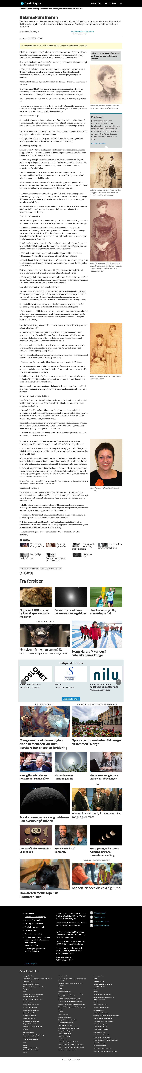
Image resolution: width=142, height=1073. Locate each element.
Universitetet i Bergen (100, 1026)
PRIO (95, 978)
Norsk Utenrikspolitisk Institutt (68, 1042)
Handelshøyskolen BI (30, 1007)
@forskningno (100, 913)
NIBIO (25, 1045)
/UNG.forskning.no (101, 921)
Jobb (114, 3)
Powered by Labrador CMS (71, 1060)
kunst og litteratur (29, 569)
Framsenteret (27, 1002)
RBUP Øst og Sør (99, 981)
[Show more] (106, 147)
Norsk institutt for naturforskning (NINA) (71, 1044)
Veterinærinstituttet (100, 1045)
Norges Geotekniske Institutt (67, 1020)
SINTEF (96, 991)
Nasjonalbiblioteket (64, 991)
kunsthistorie (55, 569)
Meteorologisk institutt (30, 1039)
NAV (24, 1042)
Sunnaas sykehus (99, 1010)
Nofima (60, 1011)
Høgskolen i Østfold (29, 1015)
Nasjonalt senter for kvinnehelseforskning (71, 1004)
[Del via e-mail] (31, 573)
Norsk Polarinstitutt (64, 1033)
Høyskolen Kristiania (29, 1024)
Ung (99, 3)
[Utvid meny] (121, 3)
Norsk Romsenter (63, 1039)
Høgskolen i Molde (29, 1013)
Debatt (93, 3)
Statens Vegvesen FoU (100, 1004)
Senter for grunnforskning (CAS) (104, 994)
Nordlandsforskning (64, 1017)
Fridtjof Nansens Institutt (31, 1004)
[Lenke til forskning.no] (52, 2)
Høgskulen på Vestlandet (31, 1021)
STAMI (96, 1002)
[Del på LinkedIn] (28, 573)
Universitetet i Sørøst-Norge (102, 1037)
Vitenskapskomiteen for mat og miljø (105, 1051)
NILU (25, 1052)
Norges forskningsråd (65, 1025)
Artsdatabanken (28, 981)
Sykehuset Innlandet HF (101, 1013)
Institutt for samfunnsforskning (33, 1026)
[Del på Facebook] (21, 573)
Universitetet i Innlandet (101, 1029)
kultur (44, 569)
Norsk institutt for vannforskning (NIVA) (71, 1047)
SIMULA (96, 989)
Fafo (24, 991)
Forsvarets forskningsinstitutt (32, 999)
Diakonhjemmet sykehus (31, 984)
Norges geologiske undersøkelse (68, 1028)
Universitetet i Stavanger (101, 1035)
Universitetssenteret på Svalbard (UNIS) (106, 1040)
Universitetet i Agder (100, 1024)
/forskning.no (99, 917)
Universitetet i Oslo (99, 1032)
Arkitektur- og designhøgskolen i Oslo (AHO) (37, 978)
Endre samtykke (31, 964)
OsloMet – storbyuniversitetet (67, 1050)
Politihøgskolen (99, 976)
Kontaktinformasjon (98, 143)
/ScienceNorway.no (101, 925)
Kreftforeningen (28, 1032)
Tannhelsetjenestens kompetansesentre (106, 1015)
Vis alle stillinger (71, 699)
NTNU (60, 988)
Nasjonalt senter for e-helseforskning (70, 1001)
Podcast (107, 3)
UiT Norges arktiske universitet (103, 1021)
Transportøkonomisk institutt (103, 1018)
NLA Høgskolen (63, 976)
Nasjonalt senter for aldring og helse (69, 998)
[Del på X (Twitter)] (24, 573)
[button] (23, 682)
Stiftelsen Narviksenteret (101, 1007)
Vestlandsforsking (99, 1043)
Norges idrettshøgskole (65, 1031)
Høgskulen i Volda (29, 1018)
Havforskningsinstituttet (31, 1010)
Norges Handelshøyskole (66, 1022)
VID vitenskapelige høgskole (102, 1048)
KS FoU (25, 1029)
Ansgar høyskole (28, 976)
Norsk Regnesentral (64, 1036)
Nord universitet (63, 1014)
